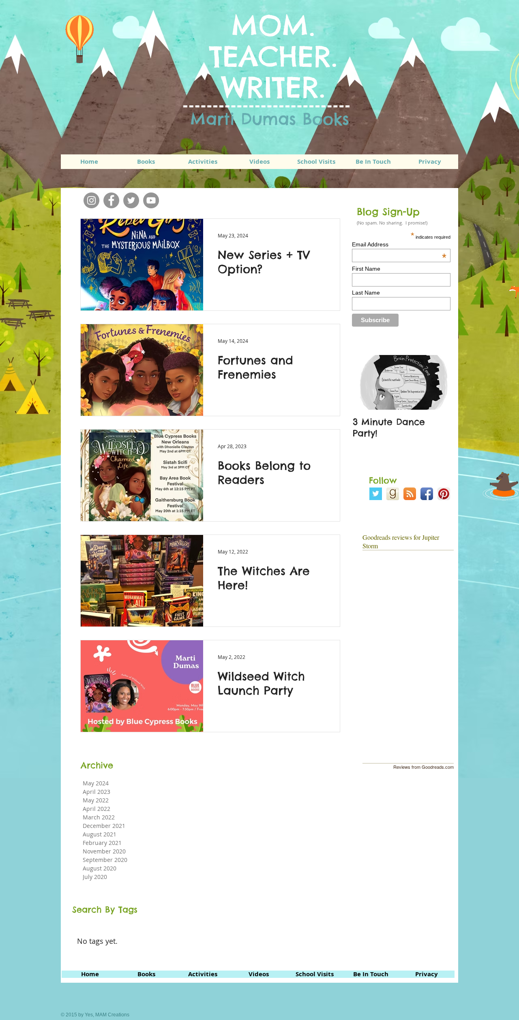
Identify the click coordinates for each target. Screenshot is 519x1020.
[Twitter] (131, 200)
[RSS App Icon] (409, 494)
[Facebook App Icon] (426, 494)
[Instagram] (91, 200)
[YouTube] (151, 200)
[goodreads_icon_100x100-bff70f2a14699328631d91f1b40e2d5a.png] (392, 494)
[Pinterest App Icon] (444, 494)
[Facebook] (111, 200)
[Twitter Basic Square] (375, 494)
